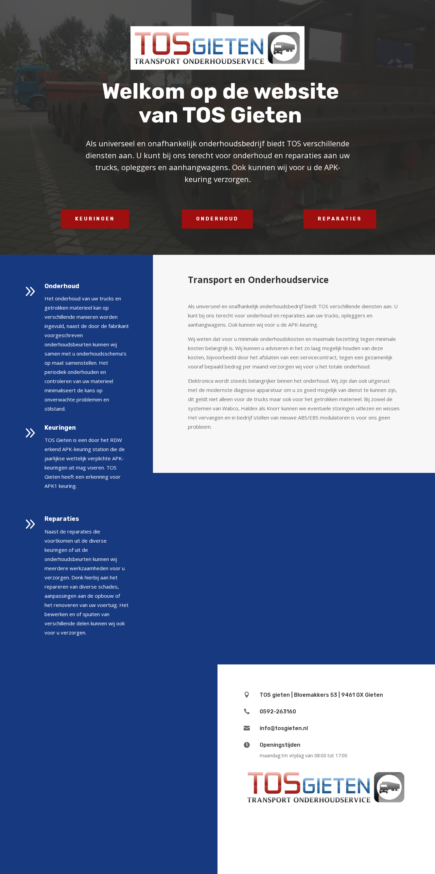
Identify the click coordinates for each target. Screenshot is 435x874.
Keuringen (95, 219)
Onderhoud (217, 219)
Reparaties (340, 219)
